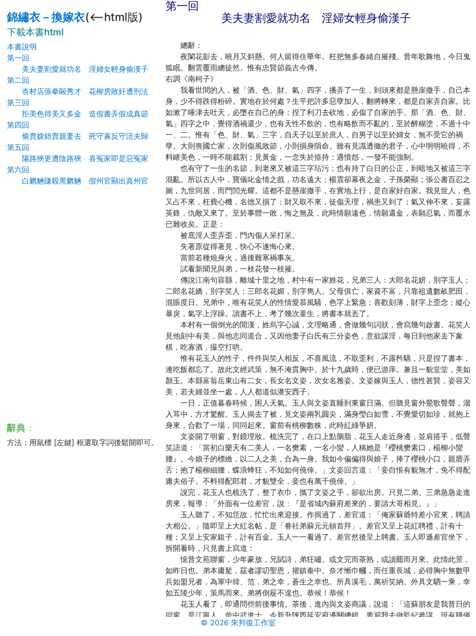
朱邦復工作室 (253, 622)
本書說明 (22, 46)
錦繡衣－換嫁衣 (46, 17)
